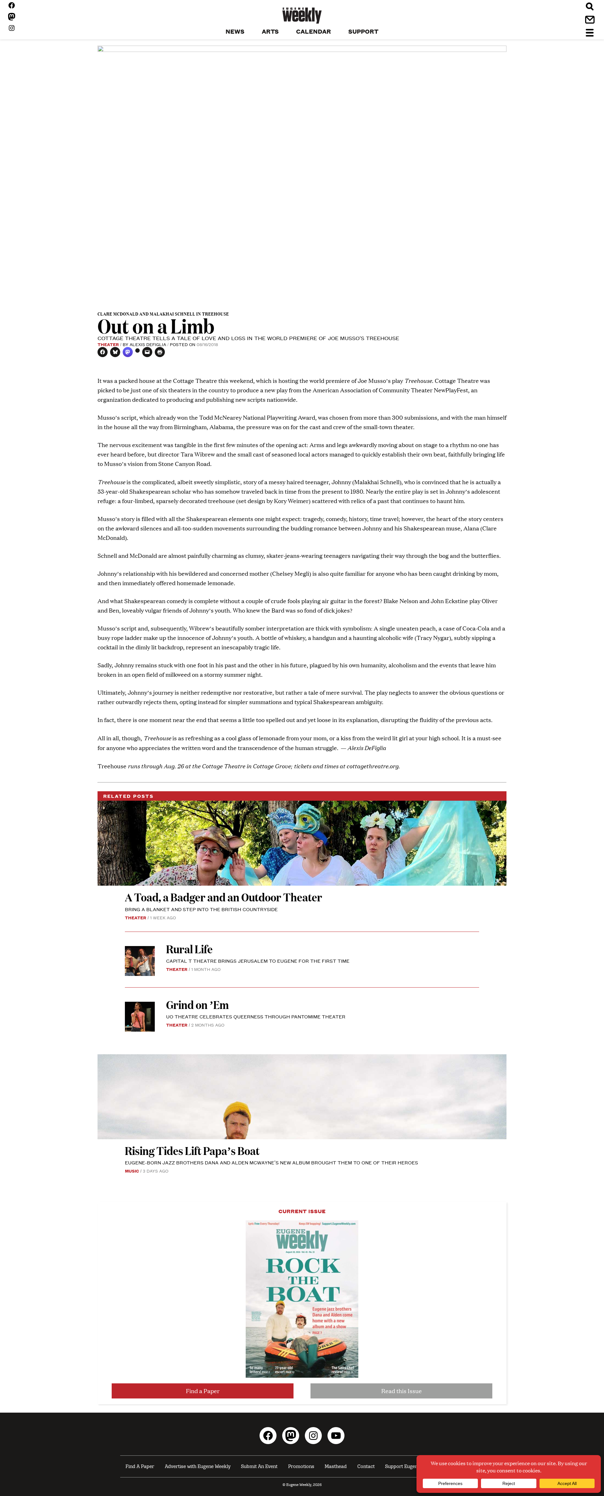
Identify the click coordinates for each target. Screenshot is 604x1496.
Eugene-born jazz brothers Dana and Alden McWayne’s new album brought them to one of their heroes (271, 1162)
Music (132, 1171)
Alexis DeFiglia (148, 344)
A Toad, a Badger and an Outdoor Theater (223, 897)
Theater (108, 344)
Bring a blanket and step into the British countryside (201, 909)
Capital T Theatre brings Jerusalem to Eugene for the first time (258, 960)
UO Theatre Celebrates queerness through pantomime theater (256, 1016)
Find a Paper (203, 1391)
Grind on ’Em (197, 1004)
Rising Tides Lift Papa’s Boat (192, 1150)
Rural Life (189, 949)
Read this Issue (401, 1391)
